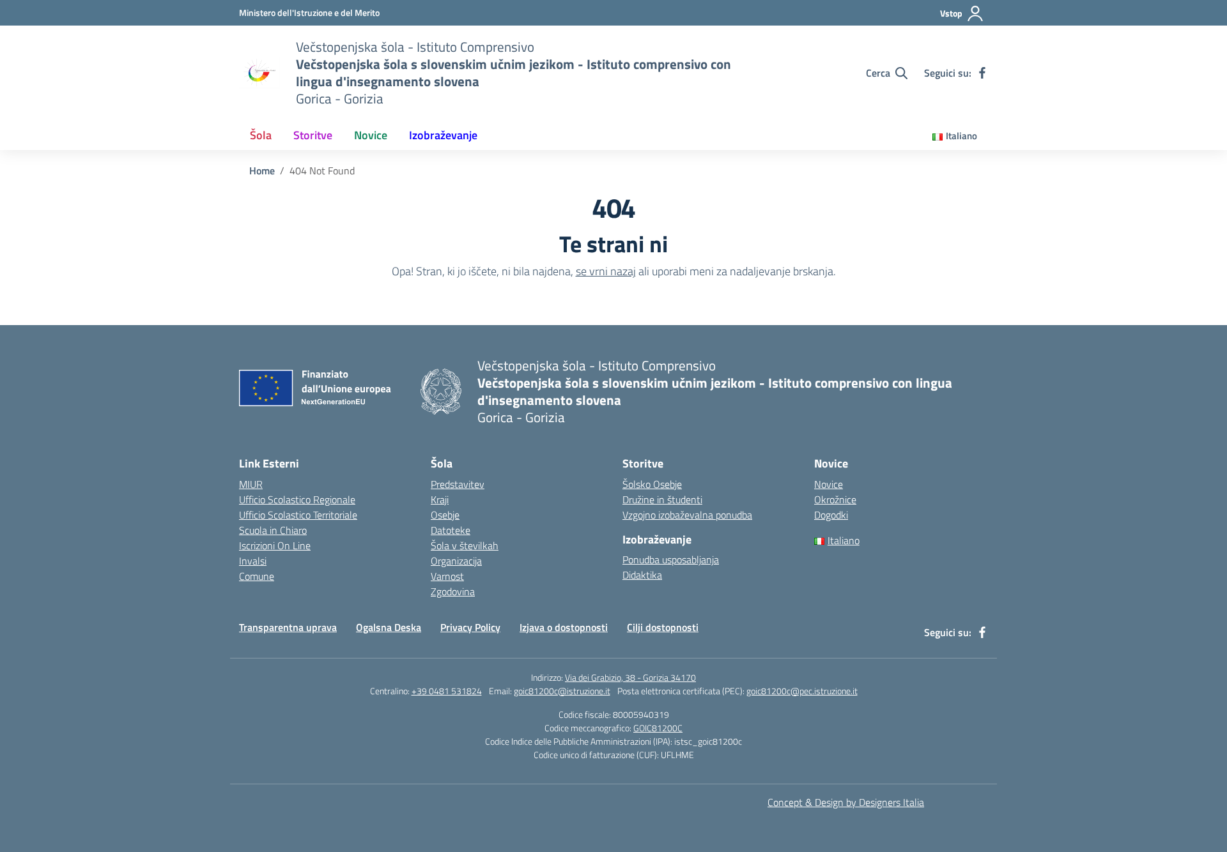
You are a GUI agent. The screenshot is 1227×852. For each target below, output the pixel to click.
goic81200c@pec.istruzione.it (802, 690)
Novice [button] (370, 135)
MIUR (251, 484)
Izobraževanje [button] (443, 135)
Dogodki (831, 514)
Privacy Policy (470, 627)
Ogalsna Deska (388, 627)
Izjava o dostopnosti (564, 627)
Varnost (447, 576)
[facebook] (982, 73)
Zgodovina (453, 591)
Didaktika (642, 574)
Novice (828, 484)
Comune (256, 576)
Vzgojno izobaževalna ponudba (687, 514)
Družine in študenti (662, 499)
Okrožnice (835, 499)
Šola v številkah (464, 545)
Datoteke (450, 530)
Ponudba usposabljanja (670, 559)
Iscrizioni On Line (275, 545)
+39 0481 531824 (447, 690)
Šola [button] (261, 135)
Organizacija (456, 560)
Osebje (445, 514)
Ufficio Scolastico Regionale (297, 499)
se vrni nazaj (606, 271)
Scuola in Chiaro (273, 530)
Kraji (440, 499)
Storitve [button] (312, 135)
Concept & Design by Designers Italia (846, 802)
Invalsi (252, 560)
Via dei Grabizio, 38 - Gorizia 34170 (630, 677)
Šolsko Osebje (652, 484)
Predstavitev (457, 484)
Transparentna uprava (288, 627)
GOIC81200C (658, 727)
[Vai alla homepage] (259, 73)
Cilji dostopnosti (662, 627)
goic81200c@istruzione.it (562, 690)
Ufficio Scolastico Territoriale (298, 514)
